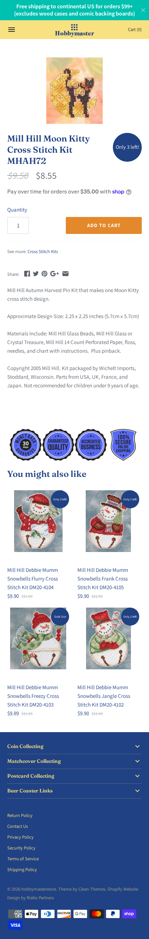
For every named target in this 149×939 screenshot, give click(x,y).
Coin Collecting (25, 746)
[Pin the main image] (44, 273)
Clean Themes (91, 889)
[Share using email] (65, 273)
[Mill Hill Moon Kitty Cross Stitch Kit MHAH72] (74, 90)
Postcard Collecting (30, 776)
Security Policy (21, 848)
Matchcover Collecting (34, 761)
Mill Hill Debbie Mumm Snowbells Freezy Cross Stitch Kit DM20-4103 (33, 696)
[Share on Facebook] (27, 273)
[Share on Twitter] (36, 273)
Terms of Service (23, 859)
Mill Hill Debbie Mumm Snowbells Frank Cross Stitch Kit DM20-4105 (102, 578)
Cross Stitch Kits (42, 251)
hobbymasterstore (38, 889)
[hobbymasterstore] (74, 29)
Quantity (17, 209)
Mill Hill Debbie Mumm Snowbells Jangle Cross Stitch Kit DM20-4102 (103, 696)
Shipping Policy (22, 869)
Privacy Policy (20, 837)
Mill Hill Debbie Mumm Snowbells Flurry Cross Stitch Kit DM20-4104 (32, 578)
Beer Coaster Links (30, 791)
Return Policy (20, 815)
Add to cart (104, 225)
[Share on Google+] (54, 273)
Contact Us (17, 826)
